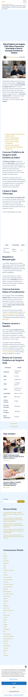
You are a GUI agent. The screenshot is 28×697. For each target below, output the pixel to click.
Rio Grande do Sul (7, 638)
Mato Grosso (6, 608)
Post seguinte (14, 426)
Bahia (4, 565)
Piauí (4, 631)
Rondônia (5, 641)
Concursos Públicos (8, 584)
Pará (4, 622)
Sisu (4, 653)
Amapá (5, 558)
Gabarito (5, 598)
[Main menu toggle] (24, 1)
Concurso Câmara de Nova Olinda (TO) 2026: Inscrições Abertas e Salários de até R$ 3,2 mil (13, 536)
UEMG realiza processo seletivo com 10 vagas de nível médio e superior (13, 456)
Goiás (4, 603)
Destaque (5, 589)
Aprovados (6, 563)
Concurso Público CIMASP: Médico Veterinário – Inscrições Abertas (12, 483)
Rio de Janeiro (7, 634)
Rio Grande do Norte (8, 636)
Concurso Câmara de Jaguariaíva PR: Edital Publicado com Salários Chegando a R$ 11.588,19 (13, 525)
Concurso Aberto (7, 577)
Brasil (4, 568)
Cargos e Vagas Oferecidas (12, 137)
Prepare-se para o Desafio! (12, 145)
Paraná (5, 627)
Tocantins (5, 655)
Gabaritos (5, 601)
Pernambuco (6, 629)
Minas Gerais (5, 319)
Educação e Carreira (8, 593)
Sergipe (5, 650)
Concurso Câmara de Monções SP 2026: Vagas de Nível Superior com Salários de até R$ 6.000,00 (13, 531)
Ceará (4, 572)
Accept (14, 683)
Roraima (5, 643)
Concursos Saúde (7, 586)
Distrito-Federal (7, 591)
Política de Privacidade (18, 694)
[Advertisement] (14, 24)
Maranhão (5, 605)
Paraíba (5, 624)
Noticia (5, 619)
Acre (4, 553)
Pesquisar (5, 499)
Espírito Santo (6, 596)
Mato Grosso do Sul (8, 610)
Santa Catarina (7, 645)
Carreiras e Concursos (8, 570)
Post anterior (14, 423)
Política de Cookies (8, 694)
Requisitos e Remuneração (12, 139)
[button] (26, 666)
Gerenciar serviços (13, 679)
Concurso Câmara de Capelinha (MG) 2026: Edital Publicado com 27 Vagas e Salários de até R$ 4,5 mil (13, 519)
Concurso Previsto (8, 579)
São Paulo (5, 648)
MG (4, 612)
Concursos (6, 582)
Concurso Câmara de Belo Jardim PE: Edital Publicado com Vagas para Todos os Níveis (14, 514)
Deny (14, 687)
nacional (5, 617)
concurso (5, 575)
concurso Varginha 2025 (8, 351)
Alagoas (5, 556)
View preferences (14, 691)
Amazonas (6, 560)
